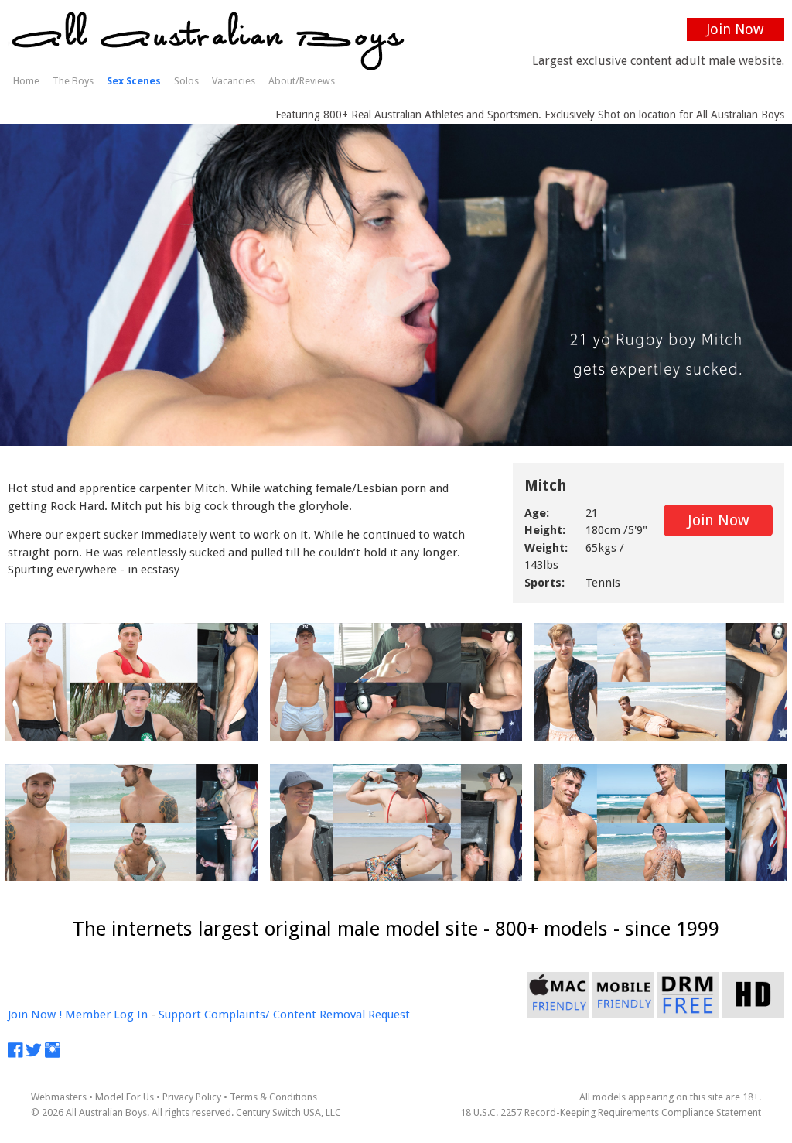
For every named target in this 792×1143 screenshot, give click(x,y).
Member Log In (106, 1015)
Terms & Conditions (273, 1097)
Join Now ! (35, 1015)
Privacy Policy (191, 1097)
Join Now (735, 29)
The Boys (73, 81)
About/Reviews (301, 81)
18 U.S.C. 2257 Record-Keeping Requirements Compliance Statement (610, 1112)
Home (26, 81)
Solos (186, 81)
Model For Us (124, 1097)
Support (180, 1015)
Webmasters (59, 1097)
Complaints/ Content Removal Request (307, 1015)
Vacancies (233, 81)
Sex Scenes (134, 81)
